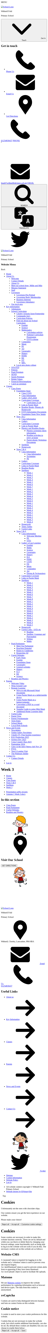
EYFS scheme (32, 339)
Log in (9, 763)
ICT (18, 672)
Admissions (16, 309)
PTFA (13, 749)
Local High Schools (19, 725)
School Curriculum (19, 311)
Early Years (21, 658)
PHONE (16, 141)
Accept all (15, 1224)
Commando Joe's (23, 316)
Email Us (10, 94)
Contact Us (10, 756)
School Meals (16, 723)
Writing (30, 639)
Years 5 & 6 (21, 531)
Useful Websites (17, 655)
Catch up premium (18, 384)
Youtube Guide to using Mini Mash (30, 709)
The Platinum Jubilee (19, 754)
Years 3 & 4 (21, 449)
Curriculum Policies (24, 318)
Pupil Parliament (18, 644)
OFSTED (15, 367)
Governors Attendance (25, 302)
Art (23, 349)
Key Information (13, 307)
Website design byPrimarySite (19, 1191)
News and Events (13, 728)
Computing (26, 342)
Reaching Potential (24, 648)
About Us (10, 276)
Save (23, 1331)
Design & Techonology (36, 573)
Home (8, 274)
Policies (14, 370)
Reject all (5, 1224)
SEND (14, 374)
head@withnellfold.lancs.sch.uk (14, 183)
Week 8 (30, 599)
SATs (29, 541)
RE (23, 358)
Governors (15, 292)
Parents (9, 681)
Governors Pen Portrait (25, 295)
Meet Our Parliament (24, 646)
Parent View (16, 716)
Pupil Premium (17, 372)
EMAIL (30, 183)
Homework (26, 447)
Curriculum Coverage (30, 400)
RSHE (24, 356)
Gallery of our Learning (31, 543)
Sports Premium (17, 377)
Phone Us (10, 71)
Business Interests (23, 300)
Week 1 (30, 473)
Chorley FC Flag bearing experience (26, 735)
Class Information (29, 395)
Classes (9, 386)
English (25, 325)
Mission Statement (18, 288)
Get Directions (12, 116)
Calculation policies (34, 332)
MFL (24, 363)
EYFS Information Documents (34, 412)
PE (23, 346)
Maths (29, 548)
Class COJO (27, 393)
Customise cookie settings (31, 1224)
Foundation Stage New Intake (34, 414)
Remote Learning (18, 688)
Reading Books (28, 468)
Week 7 (30, 487)
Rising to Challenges (24, 651)
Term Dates (16, 721)
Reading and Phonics (19, 679)
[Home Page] (7, 7)
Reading (30, 632)
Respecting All (22, 653)
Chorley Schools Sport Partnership (30, 314)
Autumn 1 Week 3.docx (15, 794)
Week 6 (30, 484)
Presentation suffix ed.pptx (17, 792)
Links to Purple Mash (30, 466)
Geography (26, 351)
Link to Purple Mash (30, 405)
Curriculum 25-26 (34, 402)
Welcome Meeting (34, 536)
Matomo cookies (14, 1283)
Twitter (43, 1171)
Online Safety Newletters (21, 732)
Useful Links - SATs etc (31, 629)
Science (25, 328)
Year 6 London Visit (19, 751)
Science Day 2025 (18, 739)
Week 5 (30, 482)
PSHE (29, 559)
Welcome (15, 278)
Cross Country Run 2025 (21, 742)
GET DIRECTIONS (9, 866)
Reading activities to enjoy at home (35, 436)
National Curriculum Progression (35, 336)
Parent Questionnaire (19, 718)
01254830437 (6, 141)
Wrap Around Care (19, 686)
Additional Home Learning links (29, 711)
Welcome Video (17, 683)
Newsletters (16, 730)
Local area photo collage (26, 365)
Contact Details (17, 281)
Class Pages (16, 388)
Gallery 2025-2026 (29, 398)
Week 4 (30, 480)
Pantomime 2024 (18, 744)
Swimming (31, 456)
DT (23, 360)
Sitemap (9, 1175)
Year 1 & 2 (20, 417)
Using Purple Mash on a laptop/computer (26, 701)
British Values (17, 379)
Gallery (25, 421)
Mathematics (27, 330)
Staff (13, 290)
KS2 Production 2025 (20, 737)
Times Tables (27, 527)
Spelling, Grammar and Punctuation (36, 635)
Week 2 (30, 475)
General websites (23, 667)
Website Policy (12, 1180)
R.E (28, 557)
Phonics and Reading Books (33, 428)
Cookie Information (14, 1178)
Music (24, 344)
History (25, 353)
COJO (29, 562)
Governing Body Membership (28, 297)
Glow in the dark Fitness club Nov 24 (26, 746)
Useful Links (27, 529)
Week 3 (30, 477)
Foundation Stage (23, 391)
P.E (28, 564)
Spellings (25, 445)
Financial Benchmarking (21, 381)
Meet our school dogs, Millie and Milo (26, 285)
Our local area (17, 304)
